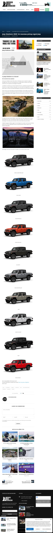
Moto (44, 110)
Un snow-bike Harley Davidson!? (30, 507)
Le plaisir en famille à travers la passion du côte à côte (43, 63)
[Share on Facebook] (22, 393)
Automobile (8, 31)
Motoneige (44, 112)
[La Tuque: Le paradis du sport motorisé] (40, 85)
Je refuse (38, 529)
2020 (3, 387)
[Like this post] (21, 393)
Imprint (46, 531)
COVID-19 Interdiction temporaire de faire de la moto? (30, 514)
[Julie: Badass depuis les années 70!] (40, 70)
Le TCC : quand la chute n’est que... (9, 443)
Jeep (21, 387)
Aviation (44, 103)
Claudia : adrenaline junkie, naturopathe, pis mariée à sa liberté (47, 76)
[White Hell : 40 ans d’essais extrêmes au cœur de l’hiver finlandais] (26, 452)
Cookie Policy (33, 531)
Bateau (44, 105)
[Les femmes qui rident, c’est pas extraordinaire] (26, 437)
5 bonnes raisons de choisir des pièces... (10, 530)
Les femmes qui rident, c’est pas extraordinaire (26, 444)
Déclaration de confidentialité (39, 531)
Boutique (36, 9)
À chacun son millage (20, 9)
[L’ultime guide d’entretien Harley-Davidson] (22, 522)
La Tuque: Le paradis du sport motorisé (47, 84)
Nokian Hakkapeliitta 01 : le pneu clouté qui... (9, 475)
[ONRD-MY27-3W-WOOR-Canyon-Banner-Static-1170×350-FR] (18, 40)
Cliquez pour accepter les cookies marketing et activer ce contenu (18, 63)
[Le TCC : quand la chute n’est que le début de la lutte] (10, 437)
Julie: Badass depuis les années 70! (47, 69)
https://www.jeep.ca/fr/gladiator (23, 382)
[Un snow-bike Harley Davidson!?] (22, 508)
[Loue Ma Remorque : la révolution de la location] (26, 468)
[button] (50, 519)
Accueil (4, 9)
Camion (12, 387)
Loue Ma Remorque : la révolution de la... (26, 474)
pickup (13, 389)
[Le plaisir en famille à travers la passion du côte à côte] (44, 56)
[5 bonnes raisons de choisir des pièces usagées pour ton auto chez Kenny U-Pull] (10, 452)
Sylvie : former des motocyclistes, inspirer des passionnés (46, 91)
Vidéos (32, 9)
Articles (27, 9)
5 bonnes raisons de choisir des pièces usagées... (10, 459)
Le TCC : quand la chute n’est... (11, 519)
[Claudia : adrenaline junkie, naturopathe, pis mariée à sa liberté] (40, 76)
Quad (44, 116)
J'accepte (30, 529)
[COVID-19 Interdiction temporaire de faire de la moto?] (22, 514)
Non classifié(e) (44, 114)
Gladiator (17, 387)
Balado (47, 9)
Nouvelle (8, 389)
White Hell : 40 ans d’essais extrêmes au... (26, 459)
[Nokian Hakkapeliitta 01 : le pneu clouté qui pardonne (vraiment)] (10, 468)
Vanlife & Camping (44, 119)
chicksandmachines (7, 35)
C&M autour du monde (11, 9)
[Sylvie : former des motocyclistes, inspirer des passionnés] (40, 91)
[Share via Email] (23, 393)
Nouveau (4, 389)
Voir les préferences (46, 529)
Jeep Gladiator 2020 (26, 387)
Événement (44, 107)
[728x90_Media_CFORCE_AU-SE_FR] (35, 2)
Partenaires (42, 9)
